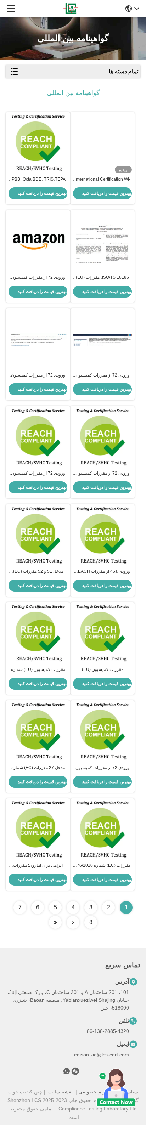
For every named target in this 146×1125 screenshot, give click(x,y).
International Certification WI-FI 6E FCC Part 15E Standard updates (102, 179)
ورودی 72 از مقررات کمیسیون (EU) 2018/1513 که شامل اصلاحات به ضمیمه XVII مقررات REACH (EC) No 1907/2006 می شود (38, 278)
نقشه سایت (60, 1092)
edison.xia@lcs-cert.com (101, 1054)
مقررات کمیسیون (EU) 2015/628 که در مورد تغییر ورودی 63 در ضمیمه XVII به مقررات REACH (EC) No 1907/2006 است (102, 670)
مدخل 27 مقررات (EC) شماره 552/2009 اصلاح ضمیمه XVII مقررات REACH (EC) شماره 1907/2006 (38, 768)
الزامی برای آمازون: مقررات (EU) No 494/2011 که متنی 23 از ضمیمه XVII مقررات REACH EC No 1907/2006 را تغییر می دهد (38, 866)
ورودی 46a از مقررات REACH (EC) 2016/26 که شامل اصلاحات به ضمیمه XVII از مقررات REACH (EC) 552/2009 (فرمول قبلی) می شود (102, 572)
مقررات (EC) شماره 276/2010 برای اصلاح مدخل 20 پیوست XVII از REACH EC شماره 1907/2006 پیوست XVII (102, 866)
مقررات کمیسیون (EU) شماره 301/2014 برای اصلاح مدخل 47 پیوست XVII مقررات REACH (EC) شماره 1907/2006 (38, 670)
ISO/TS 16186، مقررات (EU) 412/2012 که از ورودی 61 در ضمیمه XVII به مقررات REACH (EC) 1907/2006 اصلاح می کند (102, 278)
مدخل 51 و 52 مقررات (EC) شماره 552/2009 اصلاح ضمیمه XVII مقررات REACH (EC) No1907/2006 (38, 572)
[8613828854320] (66, 1072)
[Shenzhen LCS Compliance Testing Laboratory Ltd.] (70, 8)
